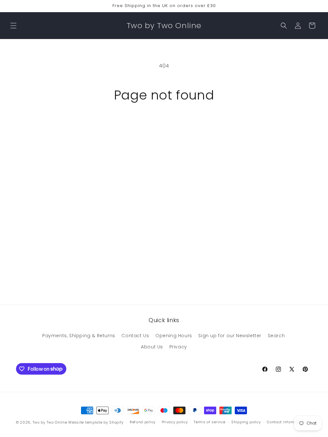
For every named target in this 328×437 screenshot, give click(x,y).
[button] (13, 26)
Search (276, 335)
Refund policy (143, 422)
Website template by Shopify (96, 422)
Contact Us (135, 335)
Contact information (286, 422)
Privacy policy (175, 422)
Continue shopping (164, 126)
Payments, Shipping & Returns (78, 335)
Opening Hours (173, 335)
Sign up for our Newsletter (229, 335)
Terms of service (209, 422)
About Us (152, 347)
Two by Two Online (50, 422)
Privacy (178, 347)
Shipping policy (246, 422)
